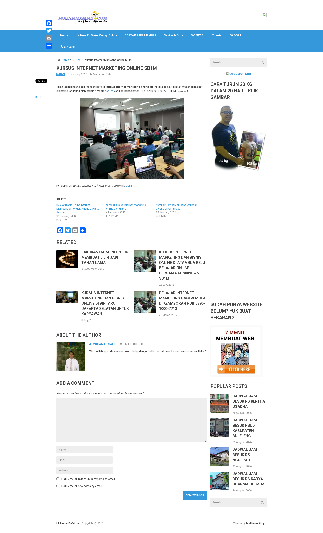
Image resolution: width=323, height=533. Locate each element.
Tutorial (217, 35)
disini (129, 185)
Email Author (133, 344)
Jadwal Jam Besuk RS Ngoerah (245, 454)
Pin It (38, 97)
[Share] (49, 45)
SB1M (76, 60)
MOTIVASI (197, 35)
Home (64, 35)
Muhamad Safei (102, 74)
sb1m (109, 91)
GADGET (235, 35)
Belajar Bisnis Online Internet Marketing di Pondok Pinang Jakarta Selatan (77, 208)
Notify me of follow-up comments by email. (88, 479)
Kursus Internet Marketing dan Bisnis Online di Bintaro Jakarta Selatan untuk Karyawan (105, 303)
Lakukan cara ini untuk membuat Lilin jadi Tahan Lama (104, 257)
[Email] (49, 38)
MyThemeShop (255, 523)
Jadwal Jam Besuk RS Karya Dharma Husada (248, 478)
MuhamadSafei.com (68, 523)
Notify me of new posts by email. (81, 486)
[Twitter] (49, 30)
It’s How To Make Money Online (96, 35)
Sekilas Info (171, 35)
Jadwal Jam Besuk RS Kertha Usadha (249, 401)
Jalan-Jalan (68, 46)
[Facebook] (49, 23)
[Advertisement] (238, 239)
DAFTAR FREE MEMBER (140, 35)
